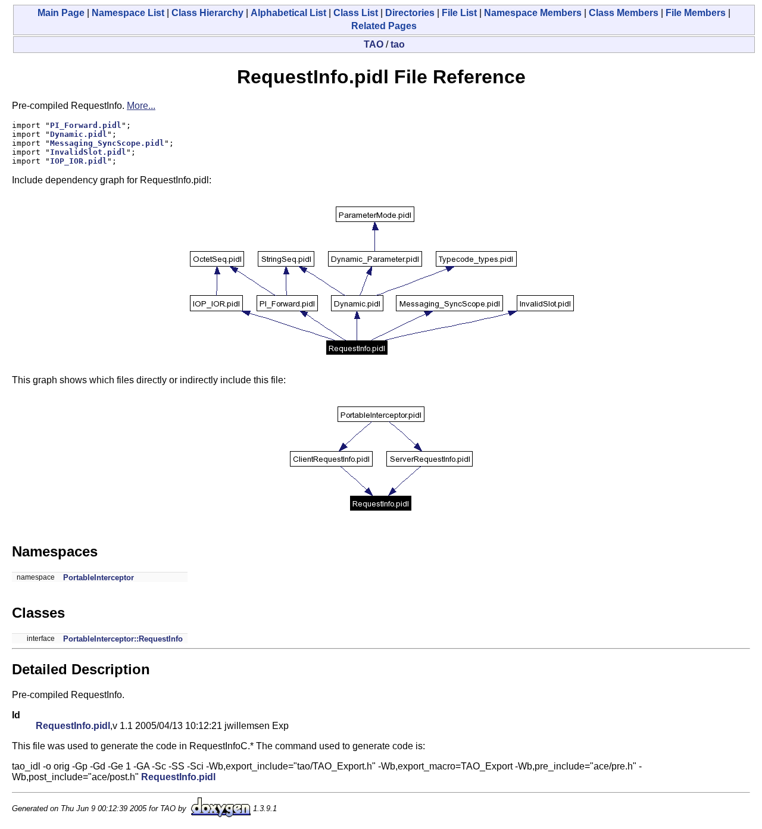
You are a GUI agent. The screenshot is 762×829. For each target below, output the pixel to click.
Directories (410, 13)
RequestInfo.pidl (73, 726)
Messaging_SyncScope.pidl (107, 143)
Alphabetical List (288, 13)
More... (141, 106)
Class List (355, 13)
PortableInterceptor (98, 577)
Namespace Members (533, 13)
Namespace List (128, 13)
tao (398, 44)
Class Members (623, 13)
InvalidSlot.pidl (88, 152)
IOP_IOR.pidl (78, 161)
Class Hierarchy (207, 13)
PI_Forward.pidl (85, 125)
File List (459, 13)
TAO (373, 44)
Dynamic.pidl (78, 134)
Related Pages (384, 26)
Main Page (61, 13)
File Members (696, 13)
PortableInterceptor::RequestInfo (123, 638)
